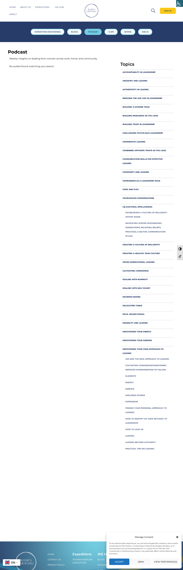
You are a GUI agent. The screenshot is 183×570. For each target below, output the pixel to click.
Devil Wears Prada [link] (133, 314)
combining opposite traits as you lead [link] (144, 150)
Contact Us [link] (54, 559)
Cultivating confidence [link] (136, 271)
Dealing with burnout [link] (135, 279)
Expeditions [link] (42, 7)
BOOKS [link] (127, 32)
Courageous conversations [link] (138, 198)
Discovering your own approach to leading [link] (143, 351)
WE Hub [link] (105, 554)
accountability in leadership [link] (139, 72)
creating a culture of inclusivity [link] (141, 244)
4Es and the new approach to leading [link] (147, 359)
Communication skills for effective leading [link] (143, 161)
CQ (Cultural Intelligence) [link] (137, 207)
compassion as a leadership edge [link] (141, 181)
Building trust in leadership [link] (139, 124)
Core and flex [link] (131, 189)
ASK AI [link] (145, 32)
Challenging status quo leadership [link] (143, 133)
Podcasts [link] (103, 565)
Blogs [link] (101, 559)
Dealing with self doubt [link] (136, 288)
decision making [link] (132, 297)
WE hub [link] (59, 7)
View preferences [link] (165, 561)
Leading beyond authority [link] (140, 442)
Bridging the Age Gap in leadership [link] (142, 98)
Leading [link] (129, 436)
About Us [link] (25, 7)
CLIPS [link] (111, 32)
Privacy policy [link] (56, 565)
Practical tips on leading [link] (139, 448)
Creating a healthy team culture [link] (141, 253)
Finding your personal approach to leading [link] (146, 410)
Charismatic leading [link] (134, 142)
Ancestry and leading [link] (135, 81)
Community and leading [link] (136, 172)
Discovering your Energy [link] (137, 331)
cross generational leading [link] (139, 262)
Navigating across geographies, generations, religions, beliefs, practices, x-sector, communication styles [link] (145, 229)
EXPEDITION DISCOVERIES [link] (47, 32)
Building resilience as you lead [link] (140, 115)
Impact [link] (13, 14)
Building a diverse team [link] (136, 107)
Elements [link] (130, 376)
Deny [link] (141, 561)
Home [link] (12, 7)
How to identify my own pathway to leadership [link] (146, 421)
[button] (177, 537)
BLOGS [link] (74, 32)
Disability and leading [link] (135, 323)
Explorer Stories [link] (135, 395)
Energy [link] (129, 382)
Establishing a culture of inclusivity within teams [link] (146, 214)
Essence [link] (129, 389)
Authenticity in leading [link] (136, 89)
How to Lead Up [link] (134, 429)
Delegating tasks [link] (132, 305)
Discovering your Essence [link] (137, 340)
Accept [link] (119, 561)
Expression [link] (131, 401)
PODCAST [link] (93, 32)
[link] (179, 3)
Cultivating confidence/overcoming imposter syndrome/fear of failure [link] (145, 367)
